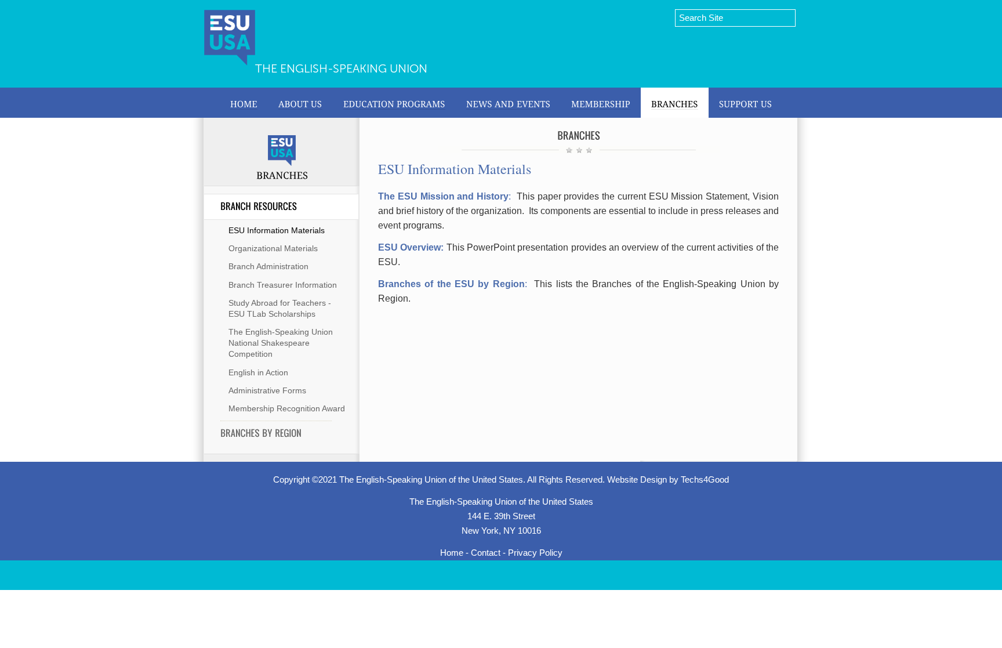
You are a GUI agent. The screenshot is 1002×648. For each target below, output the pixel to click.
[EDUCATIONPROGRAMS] (394, 103)
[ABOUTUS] (300, 103)
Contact (485, 553)
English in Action (258, 372)
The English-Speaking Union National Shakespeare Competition (280, 343)
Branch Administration (268, 266)
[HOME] (244, 103)
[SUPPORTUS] (746, 103)
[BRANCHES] (675, 103)
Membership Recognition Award (286, 408)
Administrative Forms (267, 390)
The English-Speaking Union (341, 68)
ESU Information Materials (276, 230)
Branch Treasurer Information (282, 284)
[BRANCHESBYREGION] (276, 433)
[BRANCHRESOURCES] (276, 206)
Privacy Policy (535, 553)
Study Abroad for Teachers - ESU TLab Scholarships (279, 308)
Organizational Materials (273, 248)
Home (451, 553)
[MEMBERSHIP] (601, 103)
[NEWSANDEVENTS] (508, 103)
